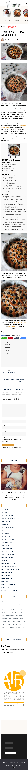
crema (9, 612)
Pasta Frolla (14, 624)
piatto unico (4, 627)
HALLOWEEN (5, 545)
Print (13, 157)
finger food (4, 618)
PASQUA (4, 560)
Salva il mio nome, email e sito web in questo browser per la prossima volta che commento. (12, 439)
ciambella (23, 607)
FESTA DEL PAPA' (6, 536)
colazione (7, 353)
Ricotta (23, 627)
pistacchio (11, 627)
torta (7, 363)
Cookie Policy (9, 748)
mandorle (4, 621)
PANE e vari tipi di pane (8, 557)
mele (9, 621)
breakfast (8, 347)
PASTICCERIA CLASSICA (8, 563)
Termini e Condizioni (11, 753)
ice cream (15, 618)
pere (24, 624)
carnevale (4, 607)
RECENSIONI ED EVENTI (8, 572)
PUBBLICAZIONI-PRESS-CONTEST (11, 569)
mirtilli (7, 360)
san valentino (5, 630)
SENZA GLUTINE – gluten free (10, 590)
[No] (26, 764)
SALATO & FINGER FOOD (8, 584)
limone (21, 618)
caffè (8, 604)
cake (7, 350)
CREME (4, 530)
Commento (5, 403)
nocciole (23, 621)
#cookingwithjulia (12, 326)
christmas (17, 607)
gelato (10, 618)
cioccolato (4, 610)
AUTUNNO (5, 509)
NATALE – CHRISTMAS (8, 554)
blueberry (8, 344)
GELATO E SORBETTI (7, 542)
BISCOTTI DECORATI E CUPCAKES (11, 518)
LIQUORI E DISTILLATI (8, 551)
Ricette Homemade (7, 575)
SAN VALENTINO (6, 587)
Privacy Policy (9, 742)
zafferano (16, 630)
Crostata (14, 612)
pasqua (8, 624)
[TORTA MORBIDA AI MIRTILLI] (14, 51)
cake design (17, 604)
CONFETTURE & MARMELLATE (10, 527)
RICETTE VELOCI (6, 581)
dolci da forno (7, 356)
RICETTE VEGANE (7, 578)
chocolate (10, 607)
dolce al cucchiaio (10, 615)
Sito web (4, 431)
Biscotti (14, 601)
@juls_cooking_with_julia (19, 322)
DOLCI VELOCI (6, 533)
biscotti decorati (22, 601)
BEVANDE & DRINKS (7, 515)
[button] (3, 4)
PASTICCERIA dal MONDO (9, 566)
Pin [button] (17, 157)
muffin (13, 621)
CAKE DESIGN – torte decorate (10, 521)
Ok (14, 767)
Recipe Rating (6, 399)
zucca (21, 630)
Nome (4, 419)
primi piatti (18, 627)
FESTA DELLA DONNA (8, 539)
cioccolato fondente (12, 610)
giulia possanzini (9, 40)
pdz (20, 624)
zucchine (4, 633)
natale (18, 621)
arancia (9, 601)
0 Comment (19, 40)
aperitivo (4, 601)
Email (4, 425)
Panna (3, 624)
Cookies (4, 612)
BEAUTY (4, 512)
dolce (3, 615)
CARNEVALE (5, 524)
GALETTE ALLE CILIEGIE (9, 372)
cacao (3, 604)
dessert (20, 612)
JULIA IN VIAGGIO (7, 548)
